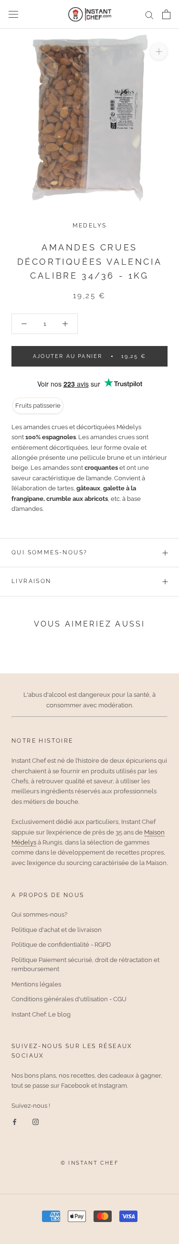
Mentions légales (36, 984)
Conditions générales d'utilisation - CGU (68, 999)
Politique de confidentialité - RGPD (61, 944)
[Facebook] (14, 1121)
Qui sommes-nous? (49, 552)
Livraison (31, 581)
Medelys (90, 225)
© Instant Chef (89, 1163)
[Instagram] (35, 1121)
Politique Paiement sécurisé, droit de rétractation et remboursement (85, 964)
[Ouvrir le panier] (166, 14)
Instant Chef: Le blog (41, 1014)
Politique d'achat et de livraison (56, 929)
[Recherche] (149, 15)
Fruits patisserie (38, 405)
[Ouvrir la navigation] (13, 14)
